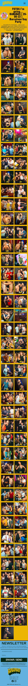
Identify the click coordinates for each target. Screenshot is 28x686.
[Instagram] (15, 681)
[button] (24, 3)
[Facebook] (12, 681)
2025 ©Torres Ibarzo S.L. (14, 684)
